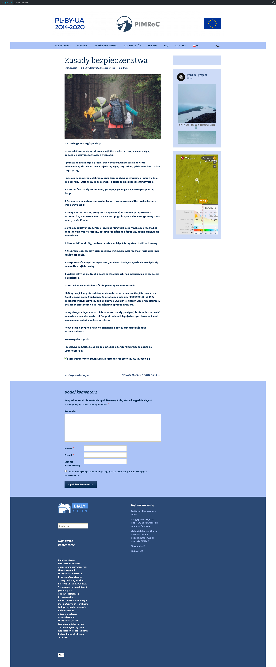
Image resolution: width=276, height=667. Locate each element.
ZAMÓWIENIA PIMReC (106, 45)
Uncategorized (107, 67)
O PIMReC (82, 45)
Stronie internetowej (72, 463)
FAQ (166, 45)
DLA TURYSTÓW (132, 45)
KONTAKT (180, 45)
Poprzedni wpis (77, 375)
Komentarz (71, 411)
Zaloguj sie (6, 2)
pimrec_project (197, 87)
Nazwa (69, 448)
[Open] (197, 103)
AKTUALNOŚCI (62, 45)
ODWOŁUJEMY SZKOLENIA (141, 375)
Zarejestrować (21, 2)
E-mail (69, 455)
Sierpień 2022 (138, 546)
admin (124, 67)
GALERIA (152, 45)
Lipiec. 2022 (137, 551)
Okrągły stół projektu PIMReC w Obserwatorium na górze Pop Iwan (144, 523)
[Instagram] (212, 119)
